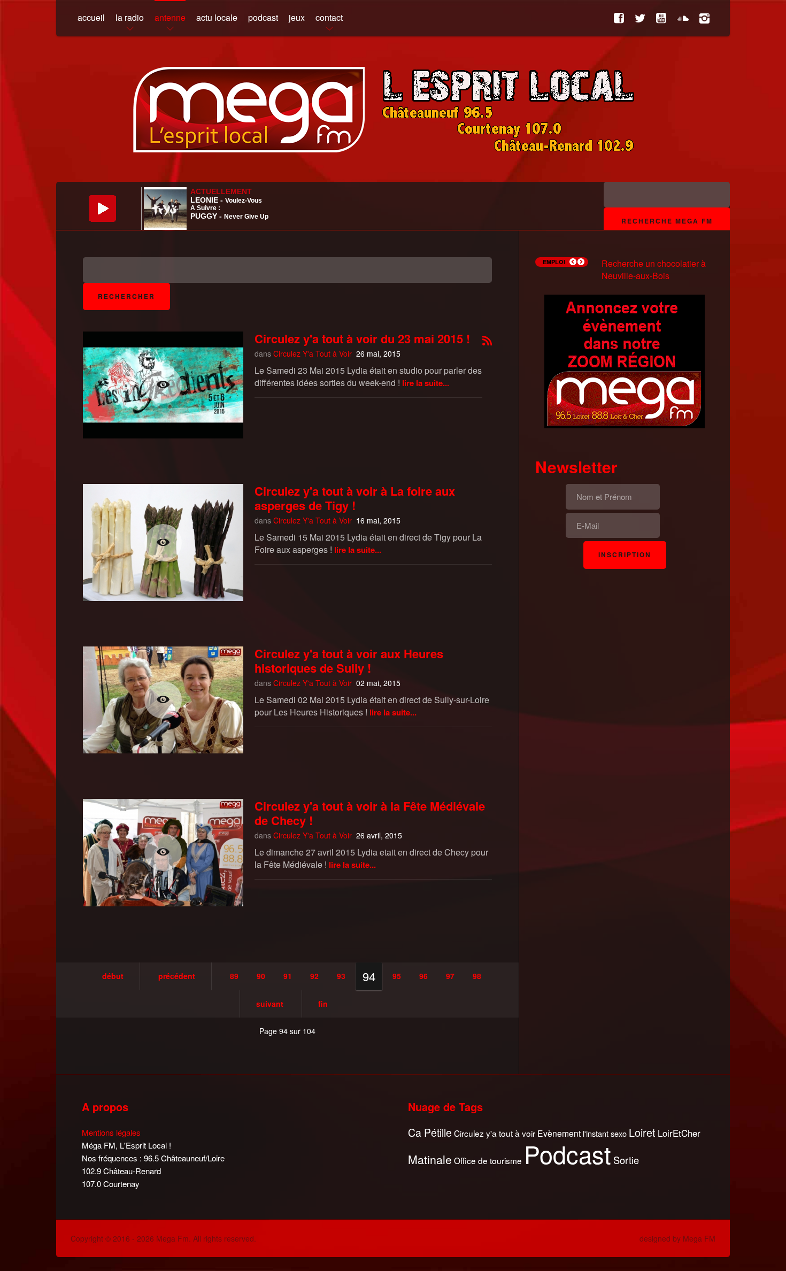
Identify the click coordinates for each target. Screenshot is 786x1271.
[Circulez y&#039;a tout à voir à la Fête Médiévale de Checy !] (163, 852)
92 (314, 975)
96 (423, 975)
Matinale (430, 1160)
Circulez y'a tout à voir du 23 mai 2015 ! (362, 338)
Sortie (626, 1160)
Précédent (176, 975)
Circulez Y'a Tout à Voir (312, 353)
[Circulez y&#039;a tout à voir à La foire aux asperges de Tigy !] (163, 542)
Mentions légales (111, 1132)
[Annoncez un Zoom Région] (624, 360)
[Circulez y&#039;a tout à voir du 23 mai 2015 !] (163, 385)
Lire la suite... (425, 383)
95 (396, 975)
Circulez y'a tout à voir (494, 1133)
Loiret (642, 1132)
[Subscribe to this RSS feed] (487, 341)
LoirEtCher (679, 1133)
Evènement (559, 1133)
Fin (323, 1003)
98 (477, 975)
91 (287, 975)
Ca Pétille (430, 1133)
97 (450, 975)
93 (341, 975)
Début (113, 975)
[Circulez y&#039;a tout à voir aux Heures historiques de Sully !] (163, 699)
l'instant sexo (605, 1133)
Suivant (269, 1003)
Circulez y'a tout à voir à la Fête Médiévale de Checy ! (370, 812)
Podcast (567, 1153)
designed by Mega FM (677, 1238)
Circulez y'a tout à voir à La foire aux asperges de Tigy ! (355, 497)
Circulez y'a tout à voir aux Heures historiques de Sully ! (349, 660)
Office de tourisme (488, 1161)
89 (234, 975)
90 (261, 975)
